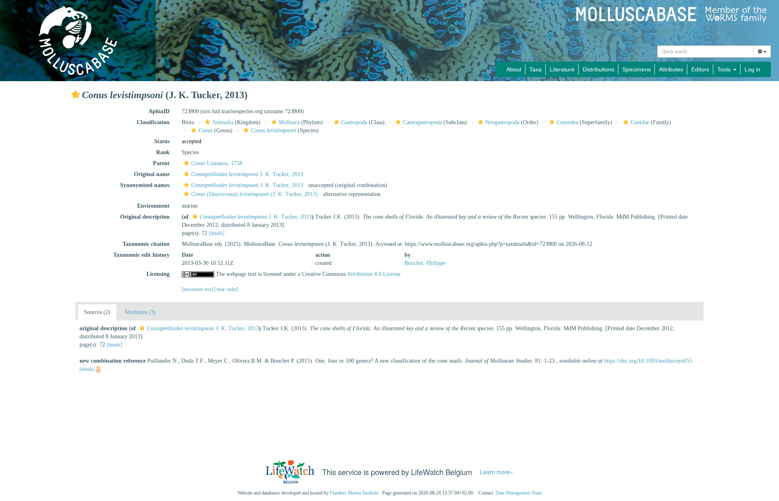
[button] (75, 94)
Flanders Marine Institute (354, 493)
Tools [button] (724, 69)
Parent (161, 163)
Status (162, 141)
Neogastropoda (502, 122)
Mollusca (289, 122)
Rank (163, 152)
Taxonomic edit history (141, 255)
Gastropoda (354, 122)
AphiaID (159, 111)
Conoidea (567, 122)
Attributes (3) (139, 312)
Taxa (535, 69)
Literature (562, 69)
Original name (152, 174)
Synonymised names (145, 185)
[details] (216, 233)
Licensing (158, 274)
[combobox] (705, 51)
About (513, 69)
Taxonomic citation (146, 244)
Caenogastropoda (422, 122)
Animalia (222, 122)
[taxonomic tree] (198, 289)
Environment (153, 206)
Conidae (640, 122)
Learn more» (496, 472)
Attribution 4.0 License (373, 274)
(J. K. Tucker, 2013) (254, 194)
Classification (153, 122)
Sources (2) (97, 312)
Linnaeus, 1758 (216, 163)
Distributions (598, 69)
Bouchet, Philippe (425, 263)
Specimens (636, 69)
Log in (752, 69)
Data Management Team (518, 493)
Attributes (671, 69)
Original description (145, 217)
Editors (700, 69)
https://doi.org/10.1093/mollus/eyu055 (648, 361)
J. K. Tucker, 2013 (247, 174)
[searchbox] (706, 51)
